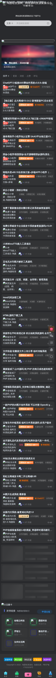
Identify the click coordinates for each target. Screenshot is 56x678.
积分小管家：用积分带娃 (15, 190)
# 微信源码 (34, 212)
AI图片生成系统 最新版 (14, 494)
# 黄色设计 (34, 248)
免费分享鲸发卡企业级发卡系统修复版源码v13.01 (27, 225)
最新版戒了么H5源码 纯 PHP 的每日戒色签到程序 (28, 369)
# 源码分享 (39, 426)
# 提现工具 (44, 319)
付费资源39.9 (26, 176)
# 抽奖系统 (44, 337)
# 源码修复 (23, 301)
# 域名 (50, 516)
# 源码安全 (41, 301)
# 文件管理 (44, 283)
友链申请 (8, 659)
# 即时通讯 (44, 534)
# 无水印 (33, 265)
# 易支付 (49, 462)
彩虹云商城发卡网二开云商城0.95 (19, 476)
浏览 (22, 75)
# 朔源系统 (34, 283)
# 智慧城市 (48, 122)
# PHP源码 (46, 87)
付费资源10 (26, 355)
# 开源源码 (34, 337)
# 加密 (32, 301)
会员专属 (24, 87)
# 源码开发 (51, 158)
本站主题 (28, 659)
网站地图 (18, 659)
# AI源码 (38, 122)
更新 (15, 75)
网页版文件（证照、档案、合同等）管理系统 (25, 279)
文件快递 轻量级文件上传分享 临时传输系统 (25, 351)
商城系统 (40, 104)
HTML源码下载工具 (13, 315)
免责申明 (47, 659)
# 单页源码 (34, 319)
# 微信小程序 (49, 140)
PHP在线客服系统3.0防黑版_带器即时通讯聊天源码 (28, 530)
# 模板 (22, 194)
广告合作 (37, 659)
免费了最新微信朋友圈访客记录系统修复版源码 (26, 208)
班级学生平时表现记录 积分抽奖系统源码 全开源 (27, 333)
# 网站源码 (34, 373)
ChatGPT (36, 87)
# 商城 (33, 480)
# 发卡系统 (44, 230)
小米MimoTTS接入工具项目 (17, 243)
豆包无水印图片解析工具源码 (17, 261)
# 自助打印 (44, 373)
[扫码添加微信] (52, 336)
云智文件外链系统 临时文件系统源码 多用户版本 (27, 422)
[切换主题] (52, 357)
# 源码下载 (23, 283)
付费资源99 (26, 104)
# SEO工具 (44, 248)
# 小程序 (39, 140)
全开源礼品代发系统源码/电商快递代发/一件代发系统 (29, 440)
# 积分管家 (41, 194)
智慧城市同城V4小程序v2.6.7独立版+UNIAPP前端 (28, 118)
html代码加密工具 (12, 297)
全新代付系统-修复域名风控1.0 (18, 512)
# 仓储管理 (23, 248)
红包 (21, 444)
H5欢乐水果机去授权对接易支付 (19, 458)
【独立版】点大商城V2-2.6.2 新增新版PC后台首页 (28, 100)
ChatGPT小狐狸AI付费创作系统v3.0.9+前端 (25, 82)
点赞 (29, 75)
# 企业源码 (34, 230)
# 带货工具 (31, 194)
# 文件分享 (39, 355)
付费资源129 (26, 140)
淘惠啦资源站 (27, 664)
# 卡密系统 (43, 265)
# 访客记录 (44, 212)
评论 (35, 75)
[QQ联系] (52, 350)
